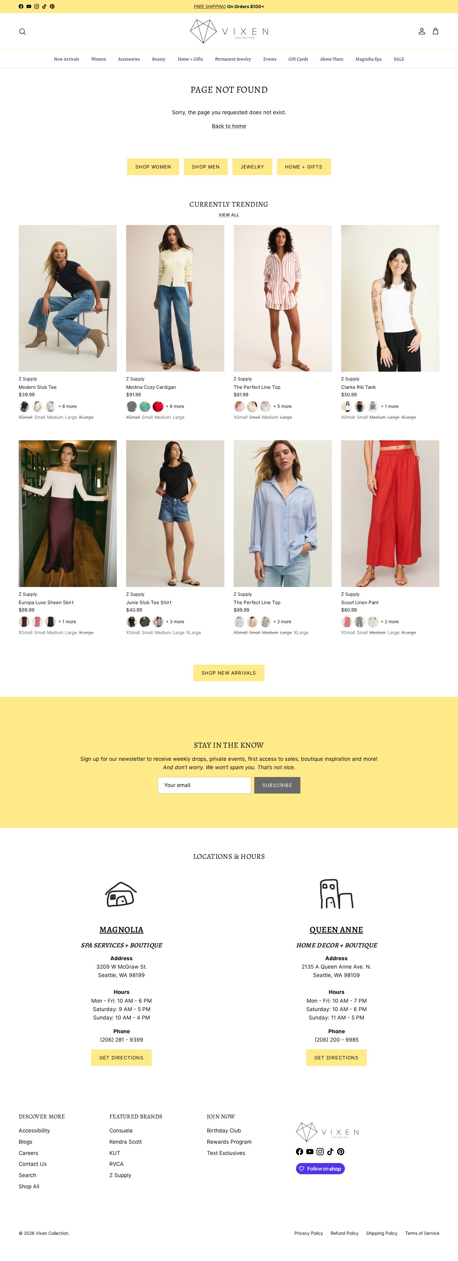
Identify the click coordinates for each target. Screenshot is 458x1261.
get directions (336, 1058)
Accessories (129, 59)
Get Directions (121, 1058)
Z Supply (120, 1175)
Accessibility (34, 1130)
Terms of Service (422, 1233)
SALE (399, 59)
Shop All (29, 1186)
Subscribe (277, 785)
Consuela (121, 1130)
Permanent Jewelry (233, 59)
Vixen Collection (52, 1233)
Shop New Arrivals (229, 673)
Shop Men (206, 167)
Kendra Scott (125, 1142)
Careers (28, 1153)
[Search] (22, 31)
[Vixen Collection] (229, 31)
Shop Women (153, 167)
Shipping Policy (382, 1233)
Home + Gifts (190, 59)
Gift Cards (298, 59)
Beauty (158, 59)
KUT (114, 1153)
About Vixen (331, 59)
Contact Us (33, 1164)
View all (229, 215)
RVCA (116, 1164)
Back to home (229, 126)
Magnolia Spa (368, 59)
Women (98, 59)
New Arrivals (66, 59)
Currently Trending (228, 204)
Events (269, 59)
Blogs (25, 1142)
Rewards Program (229, 1142)
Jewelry (252, 167)
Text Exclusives (226, 1153)
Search (27, 1175)
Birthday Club (224, 1130)
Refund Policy (345, 1233)
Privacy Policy (308, 1233)
